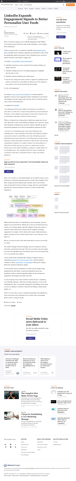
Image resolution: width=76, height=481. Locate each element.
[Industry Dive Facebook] (10, 444)
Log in (38, 449)
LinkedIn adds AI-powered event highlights (63, 410)
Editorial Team (24, 444)
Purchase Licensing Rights (28, 452)
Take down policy (24, 475)
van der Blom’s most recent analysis (22, 61)
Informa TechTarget (29, 468)
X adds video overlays (67, 52)
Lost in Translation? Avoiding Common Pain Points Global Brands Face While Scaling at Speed (65, 126)
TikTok (26, 8)
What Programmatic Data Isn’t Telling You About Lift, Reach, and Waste (65, 112)
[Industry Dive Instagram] (5, 447)
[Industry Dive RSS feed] (15, 447)
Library (17, 4)
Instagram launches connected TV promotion (67, 80)
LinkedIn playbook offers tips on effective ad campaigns (63, 420)
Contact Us (24, 447)
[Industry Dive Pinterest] (10, 447)
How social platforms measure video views (64, 402)
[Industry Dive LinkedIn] (5, 444)
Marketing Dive (26, 1)
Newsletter (24, 449)
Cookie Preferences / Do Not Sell (38, 475)
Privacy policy (7, 475)
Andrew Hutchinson (9, 32)
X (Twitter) (49, 8)
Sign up (9, 171)
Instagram (31, 8)
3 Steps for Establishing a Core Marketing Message (31, 417)
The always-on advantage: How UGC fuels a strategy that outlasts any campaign (65, 99)
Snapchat (37, 8)
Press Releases (28, 4)
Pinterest (43, 8)
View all (56, 135)
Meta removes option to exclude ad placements (67, 60)
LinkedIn (56, 8)
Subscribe (71, 4)
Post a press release (64, 185)
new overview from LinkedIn (21, 94)
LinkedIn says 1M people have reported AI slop (64, 393)
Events (21, 4)
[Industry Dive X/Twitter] (15, 444)
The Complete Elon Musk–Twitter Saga (29, 394)
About (22, 442)
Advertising (40, 442)
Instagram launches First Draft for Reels (67, 70)
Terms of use (15, 475)
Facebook (20, 8)
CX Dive (19, 1)
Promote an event (64, 212)
